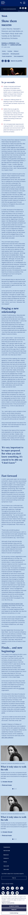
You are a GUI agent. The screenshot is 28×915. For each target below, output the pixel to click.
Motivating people (15, 53)
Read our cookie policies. (8, 903)
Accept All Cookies (14, 906)
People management (7, 56)
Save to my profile (22, 11)
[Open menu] (24, 2)
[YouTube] (7, 888)
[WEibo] (12, 892)
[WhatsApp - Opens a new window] (6, 61)
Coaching (10, 51)
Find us (5, 861)
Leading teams (5, 53)
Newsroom (6, 854)
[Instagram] (12, 888)
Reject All (14, 909)
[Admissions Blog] (17, 892)
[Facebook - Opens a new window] (20, 8)
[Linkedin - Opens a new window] (23, 8)
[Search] (21, 3)
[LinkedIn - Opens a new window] (3, 61)
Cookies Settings (14, 913)
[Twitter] (21, 888)
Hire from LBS (7, 850)
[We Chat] (3, 892)
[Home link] (3, 3)
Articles (4, 51)
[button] (12, 788)
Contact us (6, 858)
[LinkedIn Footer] (3, 888)
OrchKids (21, 688)
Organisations (7, 847)
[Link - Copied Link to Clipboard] (8, 61)
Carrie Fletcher (15, 44)
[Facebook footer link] (17, 888)
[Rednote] (7, 892)
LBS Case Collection (7, 737)
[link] (6, 785)
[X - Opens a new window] (25, 8)
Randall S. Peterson (8, 43)
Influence (16, 51)
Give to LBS (6, 869)
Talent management (18, 56)
